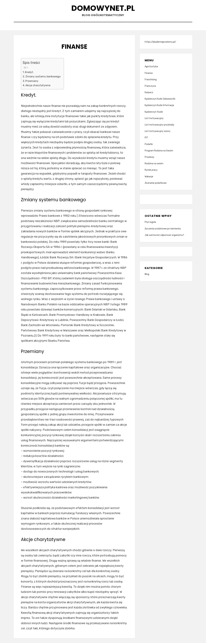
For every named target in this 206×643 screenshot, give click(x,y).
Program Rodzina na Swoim (159, 150)
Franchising (151, 79)
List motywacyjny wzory (157, 131)
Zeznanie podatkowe (156, 183)
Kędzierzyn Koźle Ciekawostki (160, 98)
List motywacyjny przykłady (159, 124)
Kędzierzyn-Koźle (154, 112)
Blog (147, 274)
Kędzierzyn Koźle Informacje (159, 105)
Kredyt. (29, 72)
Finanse (149, 73)
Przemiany (31, 81)
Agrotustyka (151, 66)
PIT (146, 137)
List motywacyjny (154, 118)
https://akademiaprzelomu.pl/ (160, 42)
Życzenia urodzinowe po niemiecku (163, 228)
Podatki (149, 144)
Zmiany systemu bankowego (43, 76)
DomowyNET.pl (103, 8)
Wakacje (149, 176)
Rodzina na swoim (154, 163)
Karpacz (149, 92)
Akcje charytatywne (37, 85)
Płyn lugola (150, 222)
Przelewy (149, 157)
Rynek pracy (151, 170)
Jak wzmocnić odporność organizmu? (164, 235)
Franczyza (150, 86)
